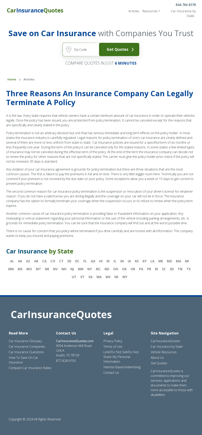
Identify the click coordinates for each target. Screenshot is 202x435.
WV (108, 277)
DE (69, 261)
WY (124, 277)
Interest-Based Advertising (121, 367)
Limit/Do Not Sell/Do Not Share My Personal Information (121, 357)
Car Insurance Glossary (25, 341)
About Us (157, 357)
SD (172, 269)
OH (115, 269)
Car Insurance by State (167, 346)
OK (124, 269)
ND (107, 269)
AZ (28, 261)
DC (77, 261)
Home (11, 79)
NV (55, 269)
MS (20, 269)
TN (180, 269)
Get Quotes (117, 49)
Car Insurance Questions (26, 352)
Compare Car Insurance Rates (30, 368)
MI (187, 261)
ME (160, 261)
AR (36, 261)
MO (29, 269)
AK (20, 261)
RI (156, 269)
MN (11, 269)
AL (12, 261)
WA (99, 277)
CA (44, 261)
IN (122, 261)
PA (141, 269)
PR (149, 269)
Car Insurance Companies (27, 346)
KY (145, 261)
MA (178, 261)
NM (80, 269)
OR (133, 269)
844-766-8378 (186, 5)
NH (64, 269)
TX (188, 269)
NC (98, 269)
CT (61, 261)
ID (108, 261)
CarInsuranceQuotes (165, 341)
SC (164, 269)
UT (74, 277)
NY (89, 269)
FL (85, 261)
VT (82, 277)
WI (116, 277)
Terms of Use (112, 346)
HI (101, 261)
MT (38, 269)
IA (129, 261)
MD (169, 261)
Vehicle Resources (164, 352)
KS (137, 261)
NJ (72, 269)
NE (47, 269)
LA (152, 261)
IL (115, 261)
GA (93, 261)
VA (90, 277)
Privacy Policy (112, 341)
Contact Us (111, 372)
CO (52, 261)
